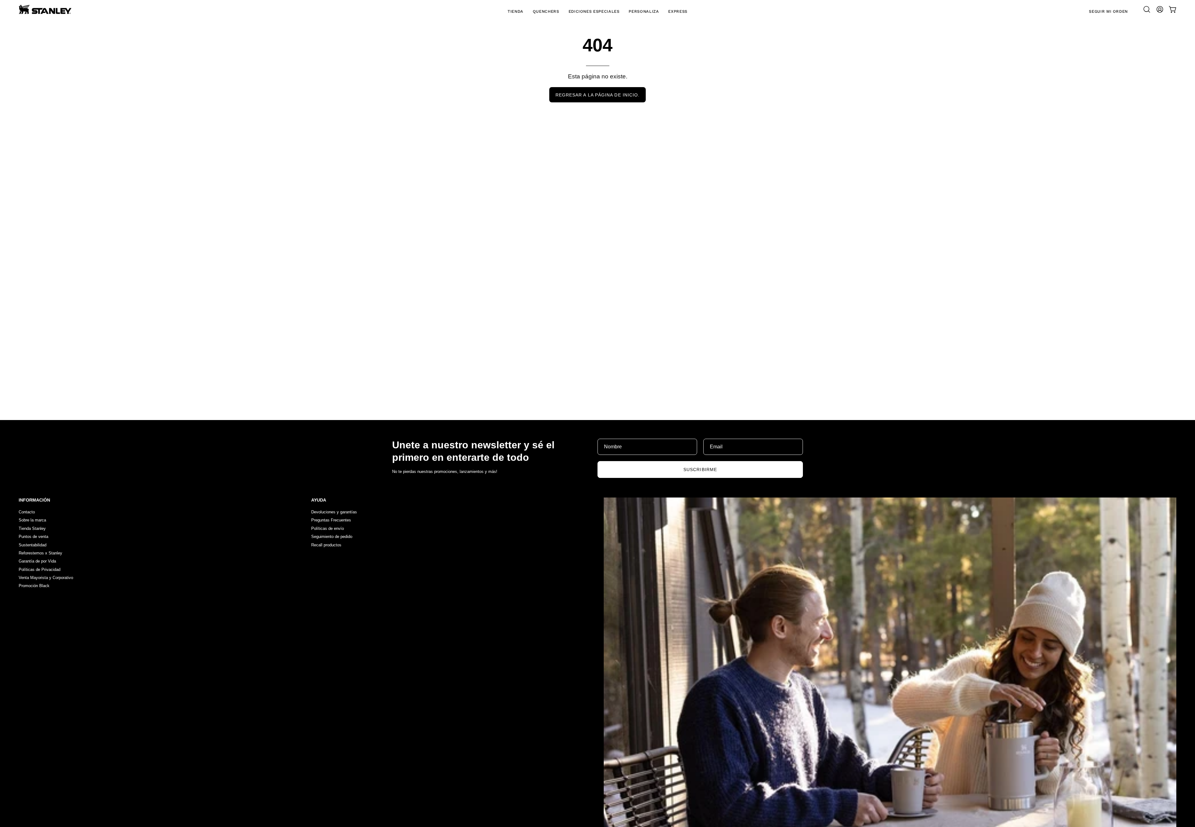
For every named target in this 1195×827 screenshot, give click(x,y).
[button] (1146, 9)
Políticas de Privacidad (39, 569)
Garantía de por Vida (37, 561)
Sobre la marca (32, 520)
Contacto (27, 512)
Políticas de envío (327, 528)
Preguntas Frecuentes (331, 520)
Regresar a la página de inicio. (597, 94)
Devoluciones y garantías (334, 512)
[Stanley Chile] (45, 9)
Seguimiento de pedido (331, 537)
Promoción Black (34, 586)
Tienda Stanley (32, 528)
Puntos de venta (33, 537)
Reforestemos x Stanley (40, 553)
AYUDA (318, 500)
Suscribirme (700, 469)
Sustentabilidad (32, 545)
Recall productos (326, 545)
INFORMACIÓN (34, 500)
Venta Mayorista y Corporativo (46, 577)
